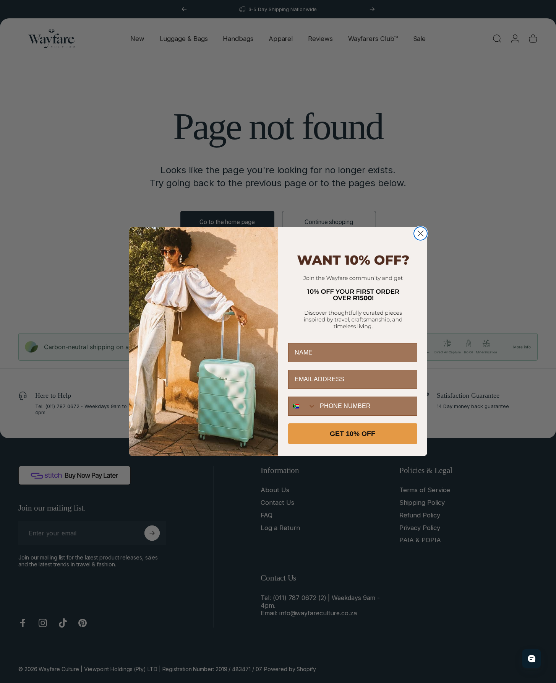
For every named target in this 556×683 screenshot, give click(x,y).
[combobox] (302, 406)
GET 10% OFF (352, 433)
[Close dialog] (420, 233)
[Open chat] (531, 658)
